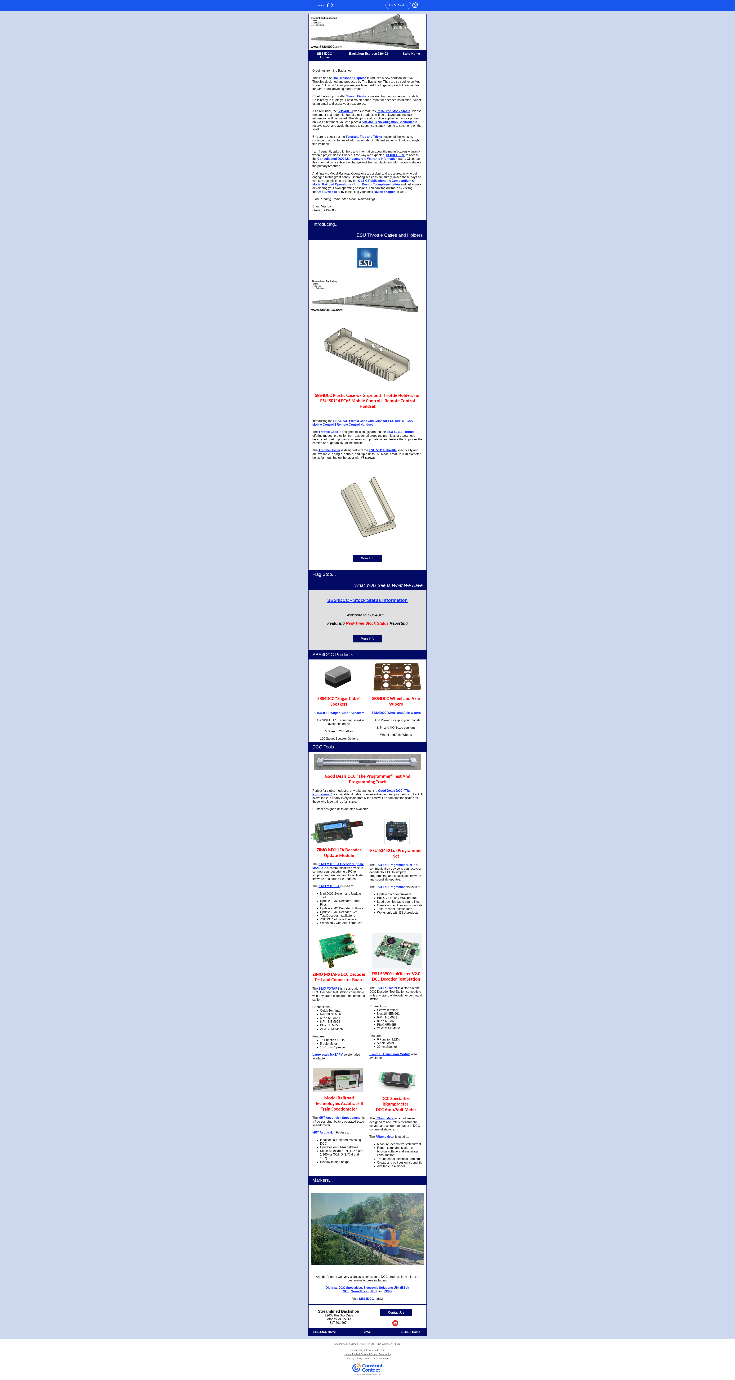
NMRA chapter (384, 191)
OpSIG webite (327, 191)
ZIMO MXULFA (329, 886)
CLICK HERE (395, 155)
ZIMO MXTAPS (329, 988)
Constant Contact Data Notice (375, 1354)
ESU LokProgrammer (391, 887)
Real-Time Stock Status (393, 111)
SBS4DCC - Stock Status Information (367, 600)
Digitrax (331, 1287)
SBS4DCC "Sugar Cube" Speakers (339, 713)
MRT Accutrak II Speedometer (340, 1117)
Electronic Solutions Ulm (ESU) (386, 1287)
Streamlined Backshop (339, 1311)
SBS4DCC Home (324, 1331)
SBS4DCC (345, 111)
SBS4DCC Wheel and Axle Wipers (396, 712)
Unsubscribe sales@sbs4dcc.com (367, 1350)
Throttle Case (328, 431)
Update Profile (351, 1354)
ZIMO (388, 1291)
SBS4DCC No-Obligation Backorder (388, 122)
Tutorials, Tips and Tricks (364, 136)
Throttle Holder (329, 450)
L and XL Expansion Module (389, 1054)
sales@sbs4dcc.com (365, 1358)
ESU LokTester (386, 988)
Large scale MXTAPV (327, 1054)
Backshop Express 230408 (368, 53)
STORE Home (410, 1331)
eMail (367, 1331)
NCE (346, 1291)
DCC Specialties (350, 1287)
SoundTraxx (360, 1291)
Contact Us (396, 1312)
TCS (373, 1291)
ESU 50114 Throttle (400, 431)
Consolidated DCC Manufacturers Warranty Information (357, 158)
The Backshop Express (349, 78)
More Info (367, 558)
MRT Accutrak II (323, 1132)
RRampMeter (385, 1118)
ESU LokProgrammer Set (394, 865)
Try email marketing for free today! (367, 1374)
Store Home (411, 53)
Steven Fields (356, 96)
